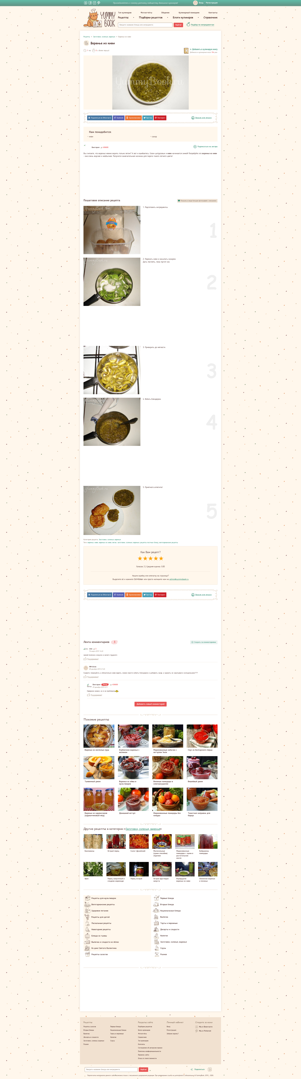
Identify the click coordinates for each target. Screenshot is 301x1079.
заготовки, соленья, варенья (128, 543)
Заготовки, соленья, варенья (110, 540)
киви (96, 543)
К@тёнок (92, 667)
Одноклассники (135, 118)
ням (90, 649)
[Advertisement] (150, 177)
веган (114, 543)
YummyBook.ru (99, 18)
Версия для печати (203, 118)
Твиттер (149, 118)
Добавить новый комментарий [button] (150, 704)
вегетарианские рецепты (168, 543)
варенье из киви (105, 543)
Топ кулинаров (124, 13)
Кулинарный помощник (189, 13)
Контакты (213, 13)
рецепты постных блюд (149, 543)
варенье (91, 543)
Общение (165, 13)
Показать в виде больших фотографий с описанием (198, 201)
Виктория (95, 147)
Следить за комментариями (205, 642)
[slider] (150, 558)
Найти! (178, 25)
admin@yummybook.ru (179, 579)
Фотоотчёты (146, 13)
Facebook (120, 118)
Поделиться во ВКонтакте (101, 118)
